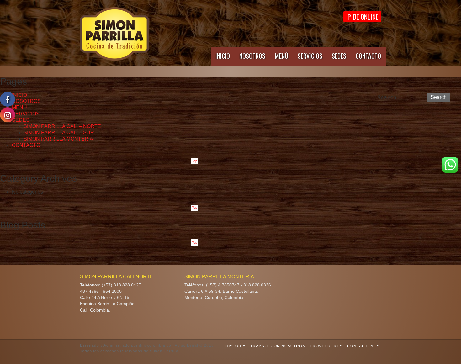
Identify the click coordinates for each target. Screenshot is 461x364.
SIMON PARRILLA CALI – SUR (59, 132)
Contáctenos (363, 346)
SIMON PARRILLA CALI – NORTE (62, 126)
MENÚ (281, 56)
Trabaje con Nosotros (277, 346)
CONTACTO (368, 56)
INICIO (222, 56)
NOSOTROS (252, 56)
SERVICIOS (310, 56)
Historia (235, 346)
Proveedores (326, 346)
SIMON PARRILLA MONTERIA (58, 139)
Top (194, 161)
